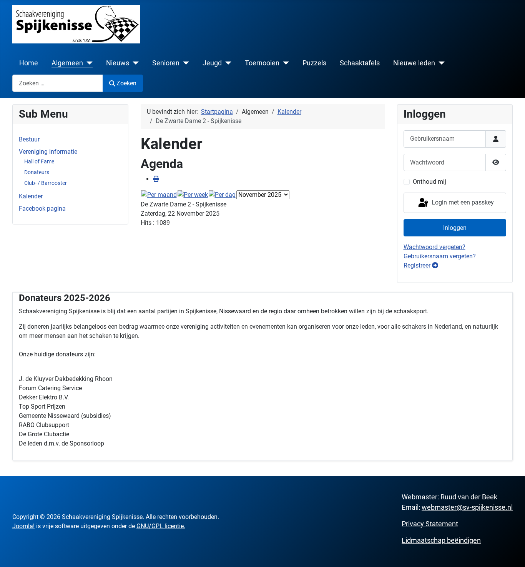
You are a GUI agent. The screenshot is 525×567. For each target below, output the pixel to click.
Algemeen (67, 63)
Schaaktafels (360, 63)
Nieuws (117, 63)
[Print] (156, 179)
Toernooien (262, 63)
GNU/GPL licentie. (160, 526)
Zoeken (126, 83)
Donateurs (36, 172)
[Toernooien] (284, 63)
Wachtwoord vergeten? (434, 247)
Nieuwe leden (414, 63)
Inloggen (455, 227)
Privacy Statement (430, 524)
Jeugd (212, 63)
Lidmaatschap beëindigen (441, 540)
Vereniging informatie (48, 151)
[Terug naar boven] (511, 553)
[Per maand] (159, 194)
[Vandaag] (222, 194)
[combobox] (57, 83)
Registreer (418, 265)
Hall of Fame (39, 161)
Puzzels (314, 63)
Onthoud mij (429, 181)
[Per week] (193, 194)
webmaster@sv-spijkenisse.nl (467, 507)
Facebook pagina (42, 208)
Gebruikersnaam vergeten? (440, 256)
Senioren (165, 63)
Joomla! (23, 526)
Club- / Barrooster (45, 183)
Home (28, 63)
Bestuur (29, 139)
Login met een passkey (462, 202)
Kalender (31, 196)
